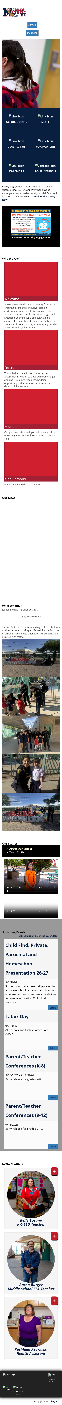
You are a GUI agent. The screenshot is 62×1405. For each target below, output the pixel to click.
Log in (54, 1401)
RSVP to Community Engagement (31, 237)
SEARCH (32, 25)
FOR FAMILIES (45, 146)
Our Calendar (26, 935)
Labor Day (17, 1016)
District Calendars (47, 935)
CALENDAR (16, 171)
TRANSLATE (32, 33)
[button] (31, 1199)
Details (53, 1007)
